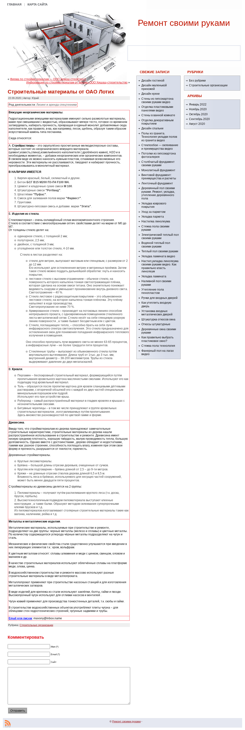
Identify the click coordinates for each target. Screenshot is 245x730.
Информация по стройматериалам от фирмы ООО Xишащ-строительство (77, 82)
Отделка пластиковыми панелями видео (157, 108)
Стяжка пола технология (158, 345)
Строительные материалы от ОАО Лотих (61, 92)
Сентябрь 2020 (199, 119)
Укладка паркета (152, 216)
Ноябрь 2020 (198, 109)
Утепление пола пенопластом (152, 291)
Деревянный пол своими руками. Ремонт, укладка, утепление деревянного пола (158, 193)
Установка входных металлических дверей (157, 312)
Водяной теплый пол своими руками (155, 244)
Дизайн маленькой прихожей (154, 87)
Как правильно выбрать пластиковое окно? (157, 339)
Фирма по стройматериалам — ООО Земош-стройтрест (48, 79)
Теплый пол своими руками (159, 251)
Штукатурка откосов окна (158, 319)
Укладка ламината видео (158, 256)
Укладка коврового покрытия (153, 205)
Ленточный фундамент (157, 183)
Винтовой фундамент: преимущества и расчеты (158, 176)
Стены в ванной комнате (158, 115)
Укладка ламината (153, 276)
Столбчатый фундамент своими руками (158, 163)
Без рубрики (197, 80)
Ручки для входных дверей (159, 298)
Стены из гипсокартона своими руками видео (157, 100)
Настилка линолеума (155, 221)
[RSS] (8, 724)
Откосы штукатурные (155, 324)
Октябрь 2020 (198, 114)
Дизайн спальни (152, 128)
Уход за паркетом (153, 212)
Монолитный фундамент (158, 170)
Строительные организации (36, 625)
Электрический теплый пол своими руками (160, 236)
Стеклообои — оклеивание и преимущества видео (159, 146)
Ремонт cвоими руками (184, 23)
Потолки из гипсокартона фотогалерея (158, 155)
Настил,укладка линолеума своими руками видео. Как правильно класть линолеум (159, 266)
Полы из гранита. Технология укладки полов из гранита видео (159, 137)
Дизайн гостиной (152, 80)
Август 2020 (197, 124)
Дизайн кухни (150, 93)
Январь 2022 (197, 104)
